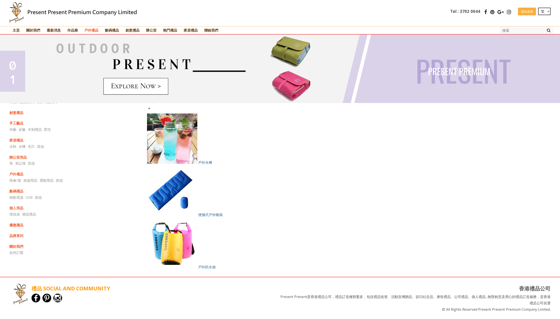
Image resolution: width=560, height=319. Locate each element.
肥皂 (47, 129)
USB (29, 197)
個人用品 (16, 208)
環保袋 (14, 214)
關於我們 (33, 30)
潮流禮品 (29, 214)
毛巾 (31, 146)
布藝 (12, 129)
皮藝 (22, 129)
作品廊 (72, 30)
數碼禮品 (112, 30)
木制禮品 (35, 129)
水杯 (12, 146)
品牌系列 (16, 235)
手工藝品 (16, 123)
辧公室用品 (18, 157)
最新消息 (54, 30)
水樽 (22, 146)
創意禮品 (133, 30)
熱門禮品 (170, 30)
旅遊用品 (30, 180)
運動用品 (47, 180)
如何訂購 (16, 252)
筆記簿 (20, 163)
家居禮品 (191, 30)
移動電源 (16, 197)
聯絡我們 (211, 30)
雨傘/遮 (15, 180)
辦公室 (151, 30)
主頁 (16, 30)
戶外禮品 (91, 30)
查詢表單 (527, 11)
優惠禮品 (16, 225)
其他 (40, 146)
